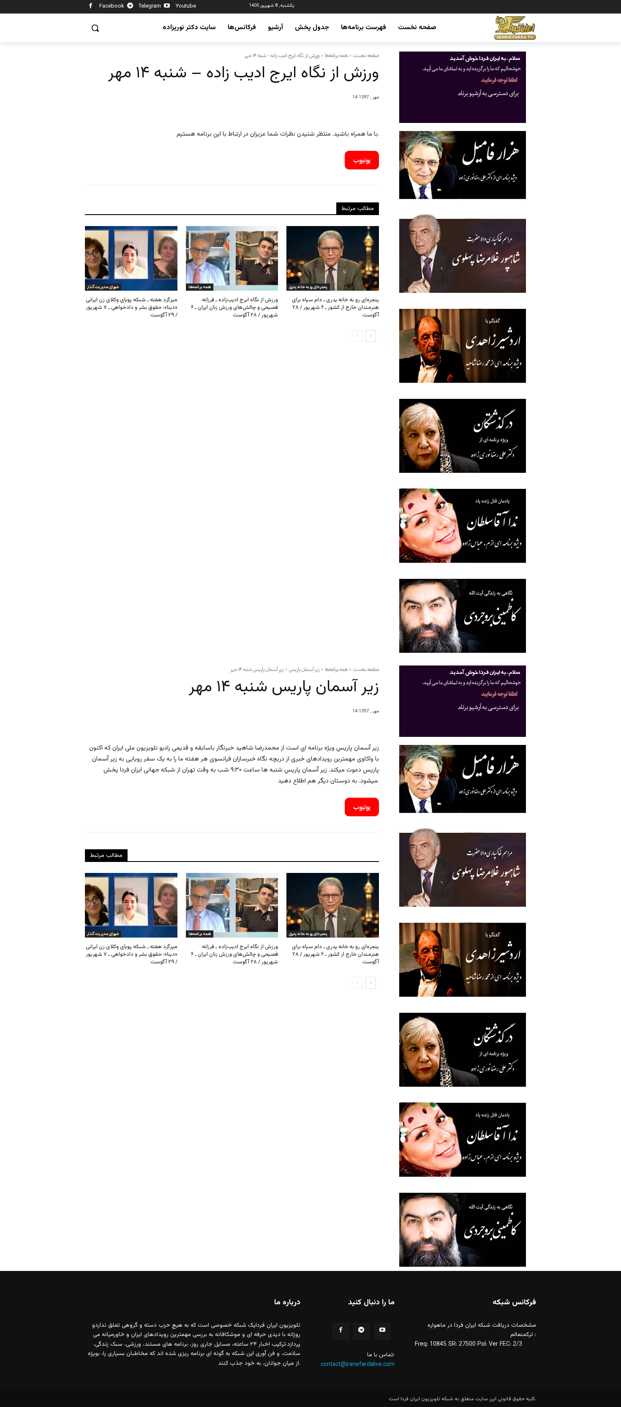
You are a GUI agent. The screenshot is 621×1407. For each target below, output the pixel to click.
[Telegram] (130, 7)
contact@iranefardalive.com (358, 1364)
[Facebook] (90, 7)
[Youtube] (167, 7)
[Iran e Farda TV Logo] (515, 28)
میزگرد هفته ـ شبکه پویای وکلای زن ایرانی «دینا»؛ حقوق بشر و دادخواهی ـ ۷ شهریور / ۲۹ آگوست (131, 307)
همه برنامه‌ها (336, 55)
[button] (95, 28)
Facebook (111, 6)
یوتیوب (361, 160)
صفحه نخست (366, 55)
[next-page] (370, 336)
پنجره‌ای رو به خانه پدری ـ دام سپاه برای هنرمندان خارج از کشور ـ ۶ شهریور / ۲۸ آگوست (335, 307)
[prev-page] (357, 336)
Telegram (150, 6)
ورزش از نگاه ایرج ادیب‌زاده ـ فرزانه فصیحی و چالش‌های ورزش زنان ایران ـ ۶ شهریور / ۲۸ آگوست (234, 307)
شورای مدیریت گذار (103, 287)
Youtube (186, 6)
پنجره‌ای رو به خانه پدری (308, 287)
